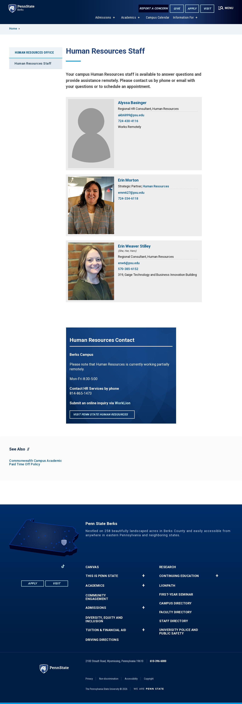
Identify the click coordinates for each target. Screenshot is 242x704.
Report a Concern (153, 8)
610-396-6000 (158, 661)
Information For (183, 17)
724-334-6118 (128, 198)
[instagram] (53, 566)
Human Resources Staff (33, 63)
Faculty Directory (175, 612)
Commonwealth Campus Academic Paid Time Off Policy (35, 462)
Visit (207, 8)
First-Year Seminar (176, 594)
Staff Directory (173, 621)
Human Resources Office (34, 52)
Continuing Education (179, 576)
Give (177, 8)
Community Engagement (97, 597)
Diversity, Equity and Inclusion (104, 619)
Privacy (89, 678)
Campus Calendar (158, 17)
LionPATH (167, 585)
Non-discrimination (108, 678)
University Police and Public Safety (178, 631)
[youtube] (44, 566)
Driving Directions (102, 640)
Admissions (103, 17)
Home (13, 28)
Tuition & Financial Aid (106, 630)
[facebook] (26, 566)
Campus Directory (175, 603)
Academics (128, 17)
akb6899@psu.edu (131, 115)
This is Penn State (102, 576)
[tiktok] (63, 566)
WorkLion (122, 403)
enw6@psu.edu (129, 263)
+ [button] (143, 576)
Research (167, 567)
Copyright (149, 678)
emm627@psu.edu (131, 192)
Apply (192, 8)
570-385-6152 (128, 269)
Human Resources (156, 186)
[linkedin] (35, 566)
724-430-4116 (128, 121)
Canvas (92, 567)
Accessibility (131, 678)
